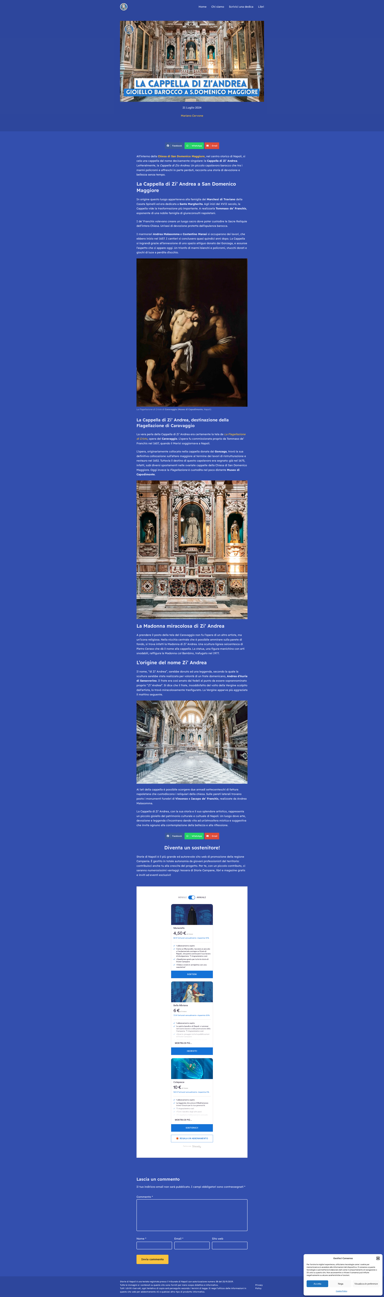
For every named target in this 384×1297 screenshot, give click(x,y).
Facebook (177, 145)
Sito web (217, 1238)
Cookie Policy (341, 1291)
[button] (378, 1258)
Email (214, 145)
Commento (144, 1197)
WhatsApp (197, 145)
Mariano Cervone (192, 115)
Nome (141, 1238)
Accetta (317, 1283)
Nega (340, 1283)
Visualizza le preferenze (366, 1283)
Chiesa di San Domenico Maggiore (181, 156)
